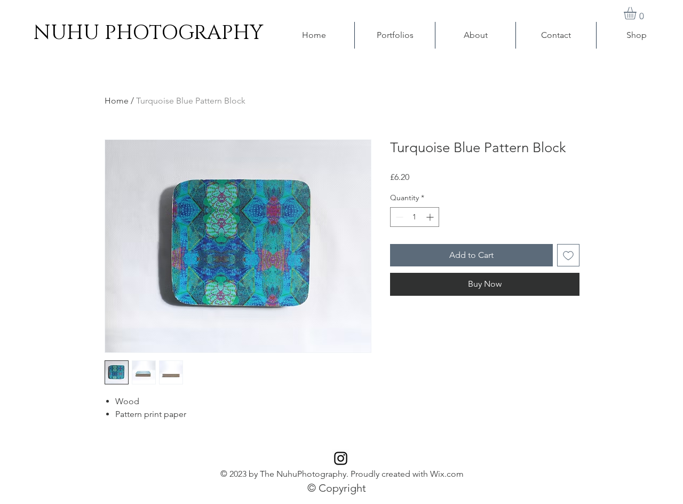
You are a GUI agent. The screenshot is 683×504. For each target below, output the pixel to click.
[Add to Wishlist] (568, 255)
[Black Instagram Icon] (341, 458)
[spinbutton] (414, 217)
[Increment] (431, 217)
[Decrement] (398, 217)
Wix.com (447, 474)
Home (117, 101)
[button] (637, 13)
